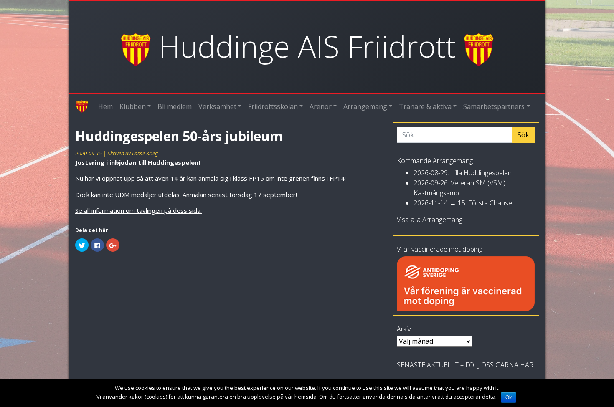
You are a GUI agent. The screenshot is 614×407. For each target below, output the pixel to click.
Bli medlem (174, 106)
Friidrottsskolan (273, 106)
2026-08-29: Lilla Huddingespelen (463, 172)
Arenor (321, 106)
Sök (523, 134)
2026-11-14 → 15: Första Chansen (465, 202)
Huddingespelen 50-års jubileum (179, 136)
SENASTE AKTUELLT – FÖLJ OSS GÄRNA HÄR (465, 364)
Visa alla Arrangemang (429, 219)
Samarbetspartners (494, 106)
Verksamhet (217, 106)
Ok (508, 397)
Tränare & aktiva (425, 106)
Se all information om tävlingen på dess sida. (138, 210)
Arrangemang (365, 106)
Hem (105, 106)
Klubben (132, 106)
